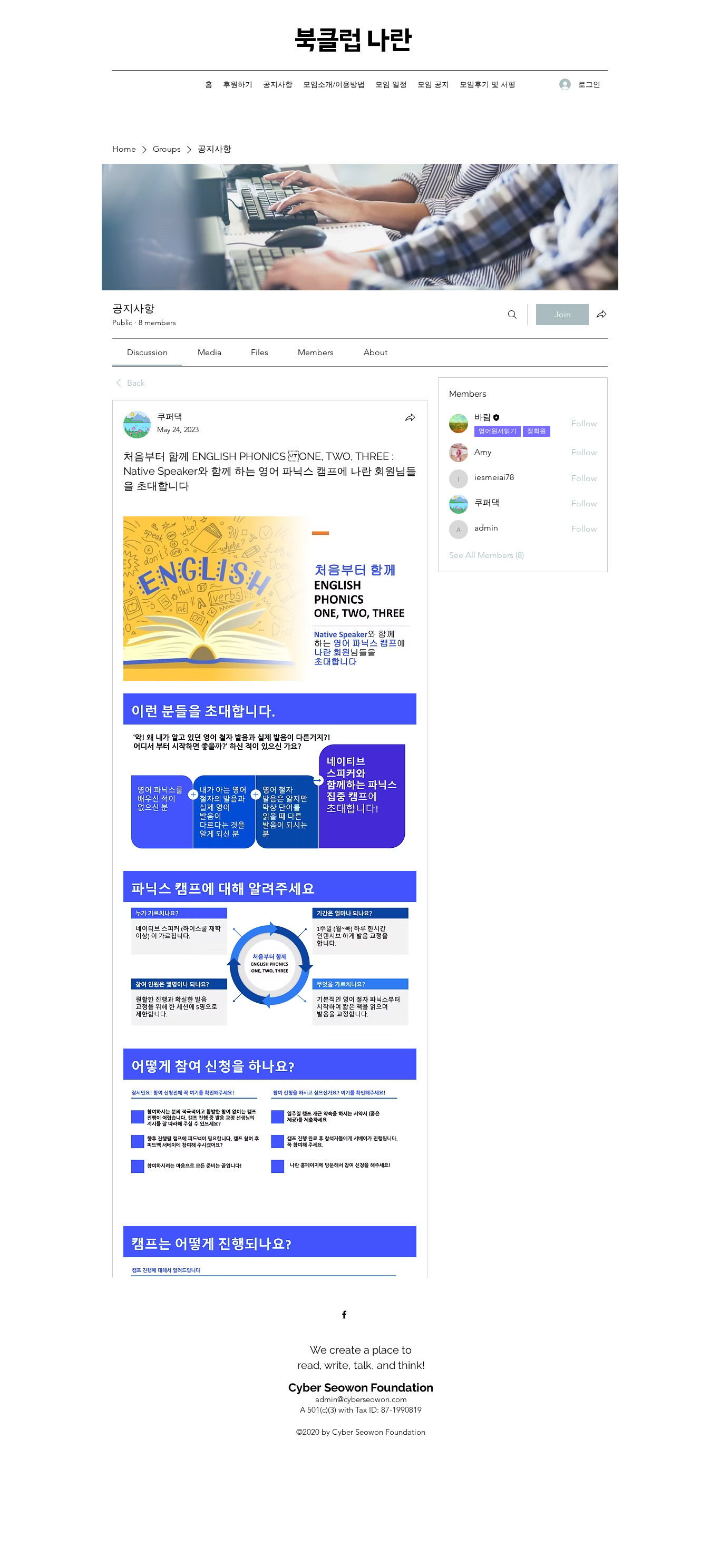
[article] (269, 953)
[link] (147, 352)
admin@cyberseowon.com (361, 1399)
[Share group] (601, 314)
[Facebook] (344, 1314)
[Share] (410, 417)
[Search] (512, 314)
